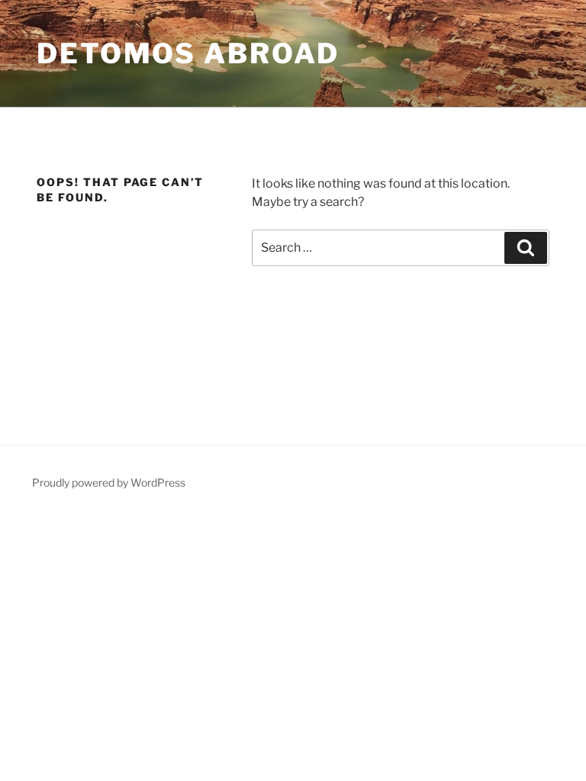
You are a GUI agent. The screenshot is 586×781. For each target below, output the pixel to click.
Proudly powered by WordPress (108, 482)
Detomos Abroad (188, 53)
